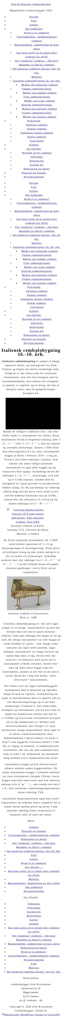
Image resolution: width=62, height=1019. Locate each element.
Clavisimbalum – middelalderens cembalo (33, 835)
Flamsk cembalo (37, 129)
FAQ (34, 21)
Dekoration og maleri (37, 169)
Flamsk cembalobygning (36, 89)
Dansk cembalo (36, 137)
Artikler (34, 145)
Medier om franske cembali (39, 117)
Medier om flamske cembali (40, 93)
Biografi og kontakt (34, 173)
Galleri (34, 25)
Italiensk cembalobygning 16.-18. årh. (36, 81)
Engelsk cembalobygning (36, 105)
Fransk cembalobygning (36, 113)
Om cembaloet (34, 29)
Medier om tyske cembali (39, 101)
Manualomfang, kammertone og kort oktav (34, 883)
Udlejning (37, 157)
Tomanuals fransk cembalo (36, 133)
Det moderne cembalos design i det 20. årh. (34, 851)
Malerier (37, 77)
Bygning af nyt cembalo (37, 153)
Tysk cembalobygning (36, 97)
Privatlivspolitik (34, 177)
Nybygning (34, 121)
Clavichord (37, 141)
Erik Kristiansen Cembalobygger (31, 4)
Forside (33, 17)
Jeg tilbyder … (34, 867)
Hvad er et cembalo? (36, 33)
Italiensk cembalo (37, 125)
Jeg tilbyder (34, 149)
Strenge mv (37, 165)
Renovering (37, 161)
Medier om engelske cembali (39, 109)
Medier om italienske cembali (39, 85)
